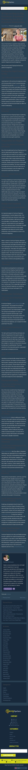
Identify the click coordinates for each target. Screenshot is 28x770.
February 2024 (6, 652)
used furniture (16, 85)
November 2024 (7, 633)
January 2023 (6, 678)
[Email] (14, 589)
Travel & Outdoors (7, 698)
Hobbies (9, 594)
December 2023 (7, 656)
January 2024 (6, 654)
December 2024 (7, 631)
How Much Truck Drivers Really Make (12, 620)
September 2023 (7, 662)
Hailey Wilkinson (8, 562)
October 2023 (6, 660)
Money (4, 692)
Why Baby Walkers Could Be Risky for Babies (14, 618)
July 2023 (5, 666)
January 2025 (6, 629)
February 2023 (6, 676)
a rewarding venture (19, 546)
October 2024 (6, 635)
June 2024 (5, 644)
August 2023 (6, 664)
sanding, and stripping (17, 303)
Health (4, 688)
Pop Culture (6, 694)
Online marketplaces (6, 451)
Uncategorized (6, 700)
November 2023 (7, 658)
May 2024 (5, 646)
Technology (6, 696)
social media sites (6, 514)
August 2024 (6, 640)
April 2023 (5, 672)
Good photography (6, 417)
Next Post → (23, 597)
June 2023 (5, 668)
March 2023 (6, 674)
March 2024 (6, 650)
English (18, 768)
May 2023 (5, 670)
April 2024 (5, 648)
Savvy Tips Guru (8, 765)
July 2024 (5, 642)
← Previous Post (5, 597)
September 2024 (7, 637)
